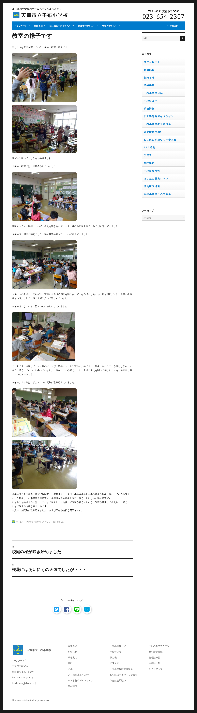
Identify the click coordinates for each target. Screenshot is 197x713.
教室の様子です (32, 35)
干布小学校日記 (57, 522)
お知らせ (149, 77)
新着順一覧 (154, 657)
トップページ (20, 25)
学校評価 (149, 108)
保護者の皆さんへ (86, 25)
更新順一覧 (154, 663)
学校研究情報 (152, 170)
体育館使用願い (153, 132)
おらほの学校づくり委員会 (160, 139)
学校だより (150, 100)
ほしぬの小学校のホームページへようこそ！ (37, 8)
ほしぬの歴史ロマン (156, 178)
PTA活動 (149, 147)
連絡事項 (38, 25)
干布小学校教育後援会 (157, 124)
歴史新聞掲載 (152, 186)
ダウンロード (152, 62)
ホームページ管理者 (24, 522)
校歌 (70, 663)
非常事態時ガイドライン (159, 116)
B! (87, 609)
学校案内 (174, 25)
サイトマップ (156, 668)
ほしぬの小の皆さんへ (60, 25)
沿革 (70, 668)
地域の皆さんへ (109, 25)
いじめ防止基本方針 (78, 674)
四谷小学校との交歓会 (157, 194)
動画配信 (149, 69)
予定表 (148, 155)
